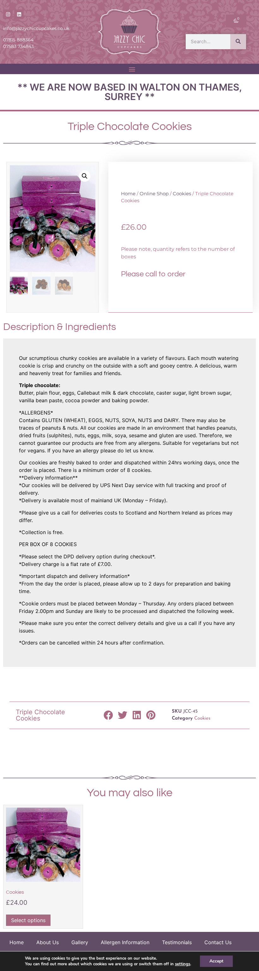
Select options (28, 920)
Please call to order (153, 274)
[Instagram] (8, 14)
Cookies (182, 194)
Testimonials (177, 942)
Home (128, 194)
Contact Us (218, 942)
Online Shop (154, 194)
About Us (47, 942)
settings (182, 964)
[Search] (238, 41)
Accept (216, 961)
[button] (132, 69)
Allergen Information (125, 942)
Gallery (79, 942)
